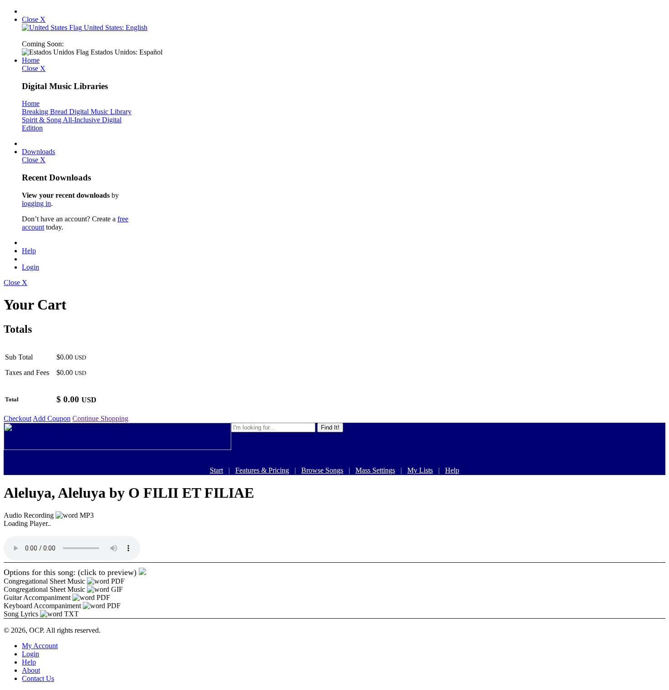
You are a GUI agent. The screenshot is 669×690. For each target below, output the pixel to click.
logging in (36, 203)
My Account (40, 646)
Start (216, 470)
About (31, 670)
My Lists (420, 470)
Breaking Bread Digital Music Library (77, 111)
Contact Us (38, 678)
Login (30, 267)
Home (31, 60)
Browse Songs (322, 470)
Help (29, 251)
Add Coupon (52, 418)
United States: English (114, 27)
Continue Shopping (100, 418)
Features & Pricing (262, 470)
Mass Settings (375, 470)
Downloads (38, 151)
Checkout (17, 418)
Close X (34, 19)
